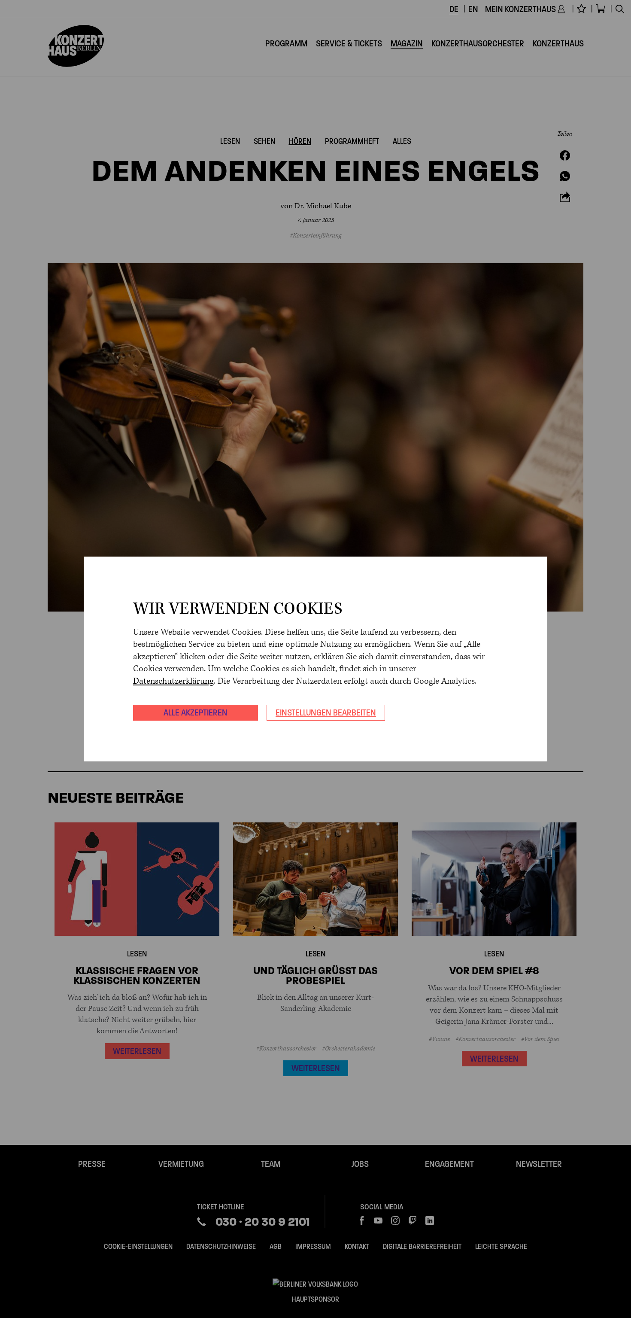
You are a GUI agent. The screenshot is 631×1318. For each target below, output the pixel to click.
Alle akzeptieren (196, 712)
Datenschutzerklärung (173, 681)
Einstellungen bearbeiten (326, 712)
